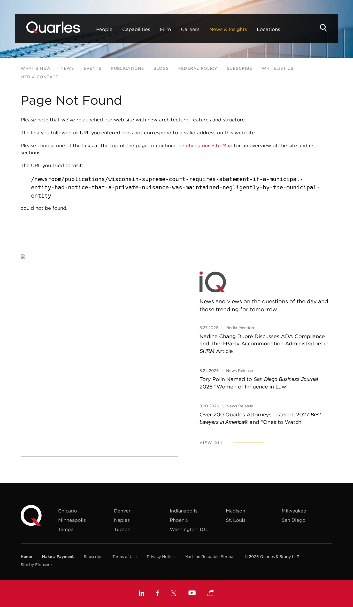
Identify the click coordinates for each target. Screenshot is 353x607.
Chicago (67, 511)
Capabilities (136, 29)
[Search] (323, 28)
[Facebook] (157, 593)
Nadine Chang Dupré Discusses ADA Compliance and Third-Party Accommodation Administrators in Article (263, 343)
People (104, 29)
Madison (235, 511)
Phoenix (179, 520)
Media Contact (39, 76)
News (67, 68)
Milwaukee (294, 511)
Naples (122, 520)
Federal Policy (197, 68)
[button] (210, 593)
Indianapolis (183, 511)
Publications (127, 68)
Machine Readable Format (210, 556)
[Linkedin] (141, 593)
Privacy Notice (161, 556)
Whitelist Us (278, 68)
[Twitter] (174, 593)
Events (93, 68)
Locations (268, 29)
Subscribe (239, 68)
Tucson (122, 529)
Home (26, 556)
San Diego (293, 520)
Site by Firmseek (36, 564)
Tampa (65, 529)
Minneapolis (72, 520)
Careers (190, 29)
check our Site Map (209, 145)
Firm (165, 29)
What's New (36, 68)
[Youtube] (192, 593)
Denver (122, 511)
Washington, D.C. (189, 529)
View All (211, 442)
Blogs (161, 68)
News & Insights (228, 29)
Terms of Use (124, 556)
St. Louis (235, 520)
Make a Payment (58, 556)
